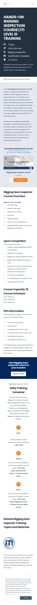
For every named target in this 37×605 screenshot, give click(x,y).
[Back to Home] (8, 4)
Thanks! (26, 598)
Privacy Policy (10, 594)
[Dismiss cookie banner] (31, 576)
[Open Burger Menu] (32, 3)
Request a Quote (18, 374)
